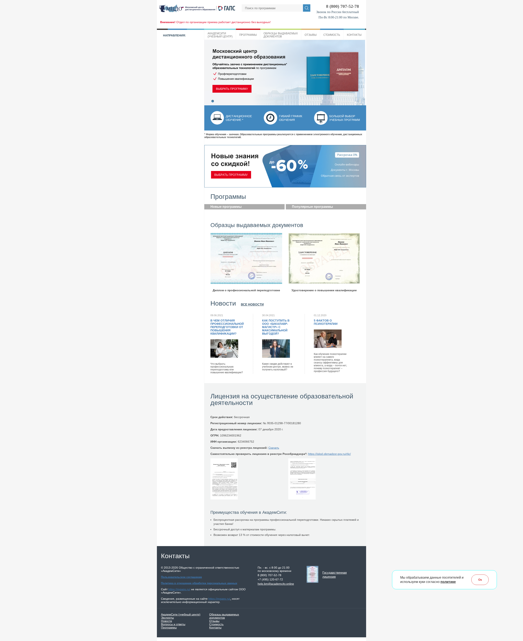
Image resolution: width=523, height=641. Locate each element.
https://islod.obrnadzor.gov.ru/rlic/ (329, 453)
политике (448, 582)
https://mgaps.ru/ (179, 589)
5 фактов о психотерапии (325, 322)
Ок (480, 579)
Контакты (354, 34)
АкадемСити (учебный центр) (180, 614)
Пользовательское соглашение (181, 577)
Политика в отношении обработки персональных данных (199, 583)
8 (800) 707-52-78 (342, 6)
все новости (252, 304)
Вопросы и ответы (173, 624)
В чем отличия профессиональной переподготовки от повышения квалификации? (227, 327)
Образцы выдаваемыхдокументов (281, 35)
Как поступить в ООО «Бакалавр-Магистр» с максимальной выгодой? (275, 327)
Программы (248, 34)
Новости (166, 621)
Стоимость (331, 34)
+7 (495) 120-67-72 (270, 579)
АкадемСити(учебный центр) (220, 35)
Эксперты (167, 617)
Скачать (273, 447)
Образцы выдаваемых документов (224, 616)
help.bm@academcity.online (276, 583)
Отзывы (311, 34)
